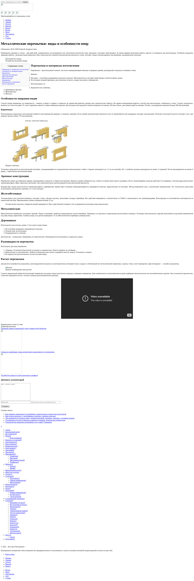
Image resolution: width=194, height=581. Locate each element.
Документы (9, 34)
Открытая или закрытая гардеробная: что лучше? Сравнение (28, 422)
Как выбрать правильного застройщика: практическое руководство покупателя (35, 414)
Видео (7, 30)
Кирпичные (6, 73)
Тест (7, 36)
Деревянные (6, 80)
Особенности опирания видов (12, 71)
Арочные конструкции (9, 75)
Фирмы (8, 20)
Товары (8, 22)
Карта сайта (9, 554)
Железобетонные (7, 76)
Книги (7, 28)
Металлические (7, 78)
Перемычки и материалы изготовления (15, 69)
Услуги (8, 24)
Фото (7, 32)
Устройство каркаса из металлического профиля (19, 375)
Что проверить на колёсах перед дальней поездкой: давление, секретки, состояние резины (39, 418)
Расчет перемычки (8, 84)
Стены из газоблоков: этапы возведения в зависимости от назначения (27, 352)
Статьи (8, 38)
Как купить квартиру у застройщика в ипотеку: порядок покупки (30, 416)
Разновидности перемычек (11, 82)
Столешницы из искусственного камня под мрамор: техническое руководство (35, 420)
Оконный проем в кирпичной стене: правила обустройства (23, 328)
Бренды (8, 26)
